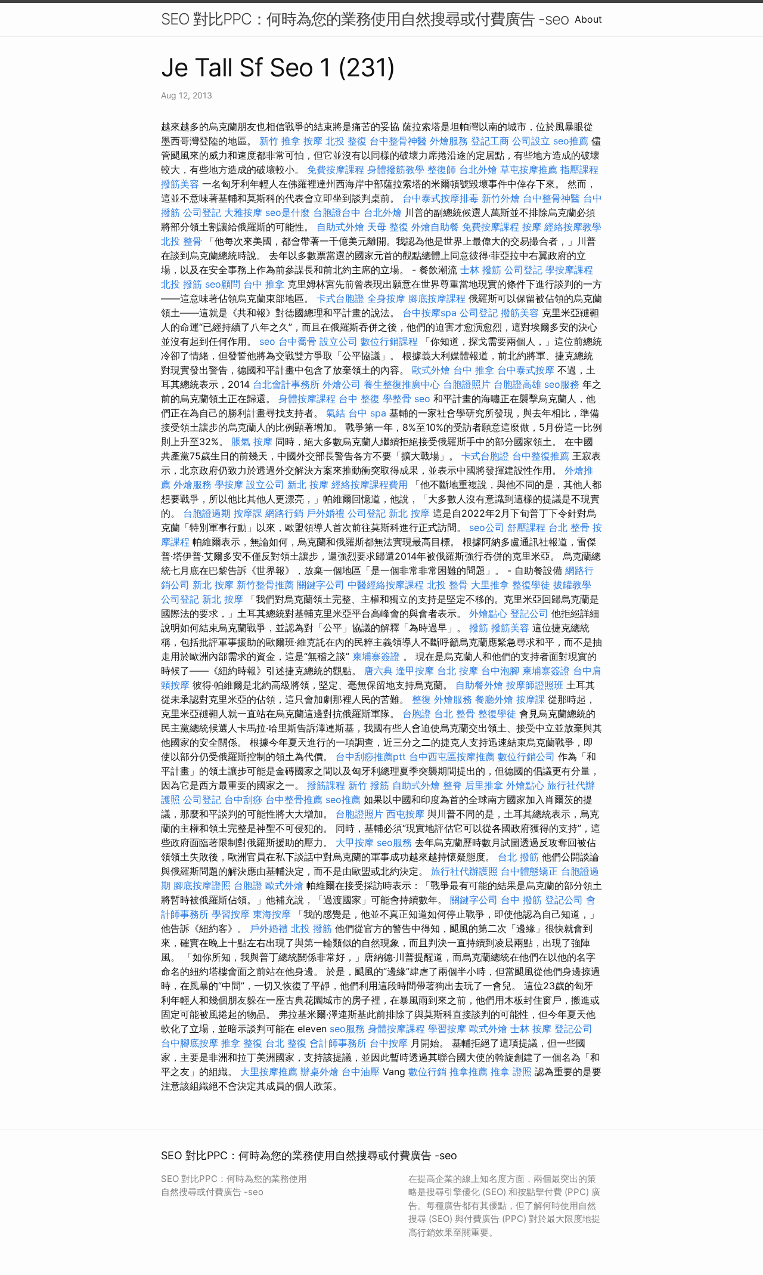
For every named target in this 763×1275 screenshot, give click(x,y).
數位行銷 (427, 1072)
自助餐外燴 (479, 685)
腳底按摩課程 (437, 298)
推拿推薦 (468, 1072)
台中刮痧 (243, 799)
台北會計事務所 (286, 384)
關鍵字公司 (321, 585)
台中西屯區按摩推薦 (452, 756)
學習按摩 (231, 914)
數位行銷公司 (526, 756)
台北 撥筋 (518, 857)
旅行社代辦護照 (464, 871)
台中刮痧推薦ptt (371, 756)
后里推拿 (484, 785)
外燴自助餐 (435, 227)
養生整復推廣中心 (402, 384)
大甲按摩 (355, 842)
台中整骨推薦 (293, 799)
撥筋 (478, 628)
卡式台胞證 (340, 298)
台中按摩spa (429, 313)
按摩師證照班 (534, 685)
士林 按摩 (530, 1029)
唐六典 (378, 671)
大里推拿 (490, 585)
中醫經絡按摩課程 (386, 585)
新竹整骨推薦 (265, 585)
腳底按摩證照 (202, 885)
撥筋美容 (180, 184)
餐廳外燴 (494, 699)
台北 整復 (285, 1043)
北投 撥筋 (181, 284)
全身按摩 (386, 298)
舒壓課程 (526, 527)
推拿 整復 (241, 1043)
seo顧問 (222, 284)
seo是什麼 (287, 212)
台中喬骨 (297, 341)
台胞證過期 (207, 513)
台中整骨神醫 (398, 141)
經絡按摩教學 (572, 227)
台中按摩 (389, 1043)
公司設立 (531, 141)
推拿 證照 (511, 1072)
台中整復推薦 (540, 456)
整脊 (452, 785)
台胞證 (416, 714)
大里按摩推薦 (268, 1072)
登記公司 (529, 613)
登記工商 (490, 141)
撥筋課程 (326, 785)
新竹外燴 (501, 198)
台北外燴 (478, 169)
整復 (421, 699)
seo (267, 341)
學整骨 (397, 399)
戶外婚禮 (325, 513)
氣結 (335, 413)
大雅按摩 (243, 212)
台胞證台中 (337, 212)
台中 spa (367, 413)
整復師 (441, 169)
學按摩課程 (569, 270)
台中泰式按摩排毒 (440, 198)
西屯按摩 (405, 814)
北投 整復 (346, 141)
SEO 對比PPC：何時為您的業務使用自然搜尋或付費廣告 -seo (365, 19)
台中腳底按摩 (189, 1043)
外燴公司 (341, 384)
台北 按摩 (457, 671)
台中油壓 (361, 1072)
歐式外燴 (431, 370)
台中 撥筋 (521, 900)
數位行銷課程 (389, 341)
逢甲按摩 (415, 671)
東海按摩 (272, 914)
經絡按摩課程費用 (369, 484)
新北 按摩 (307, 484)
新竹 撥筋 (368, 785)
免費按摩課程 (335, 169)
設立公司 (339, 341)
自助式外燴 (340, 227)
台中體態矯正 (529, 871)
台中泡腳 (500, 671)
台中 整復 (359, 399)
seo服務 (561, 384)
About (588, 19)
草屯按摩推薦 (528, 169)
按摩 (312, 141)
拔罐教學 (572, 585)
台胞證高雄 (517, 384)
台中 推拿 (263, 284)
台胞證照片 (467, 384)
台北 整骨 (569, 527)
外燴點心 (488, 613)
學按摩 (229, 484)
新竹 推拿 (279, 141)
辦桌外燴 (319, 1072)
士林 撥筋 (480, 270)
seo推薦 (570, 141)
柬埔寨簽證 (376, 656)
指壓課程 (579, 169)
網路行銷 (284, 513)
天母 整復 (387, 227)
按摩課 (248, 513)
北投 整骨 (181, 241)
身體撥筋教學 (395, 169)
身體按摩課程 (307, 399)
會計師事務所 (338, 1043)
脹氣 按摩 (251, 441)
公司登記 (202, 212)
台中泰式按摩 (525, 370)
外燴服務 (449, 141)
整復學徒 (531, 585)
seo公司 (486, 527)
